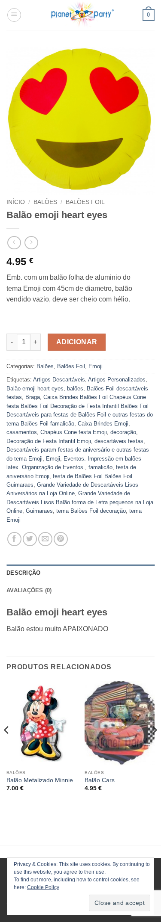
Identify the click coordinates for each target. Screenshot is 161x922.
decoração (123, 432)
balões (75, 388)
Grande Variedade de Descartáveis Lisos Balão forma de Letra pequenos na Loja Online (79, 502)
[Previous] (7, 747)
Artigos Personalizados (117, 379)
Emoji (95, 366)
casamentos (21, 432)
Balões (45, 202)
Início (15, 202)
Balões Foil (85, 202)
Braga (32, 397)
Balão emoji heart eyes (35, 388)
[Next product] (14, 242)
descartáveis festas (118, 441)
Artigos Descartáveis (59, 379)
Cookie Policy (43, 887)
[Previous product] (31, 242)
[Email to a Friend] (45, 539)
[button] (14, 15)
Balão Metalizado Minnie (39, 780)
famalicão (100, 467)
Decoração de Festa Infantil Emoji (48, 441)
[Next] (154, 747)
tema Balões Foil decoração (91, 511)
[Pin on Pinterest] (61, 539)
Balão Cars (100, 780)
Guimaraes (39, 511)
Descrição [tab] (23, 573)
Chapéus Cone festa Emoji (73, 432)
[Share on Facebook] (14, 539)
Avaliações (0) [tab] (29, 590)
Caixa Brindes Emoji (103, 423)
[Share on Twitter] (30, 539)
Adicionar (76, 342)
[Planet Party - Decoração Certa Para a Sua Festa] (82, 15)
